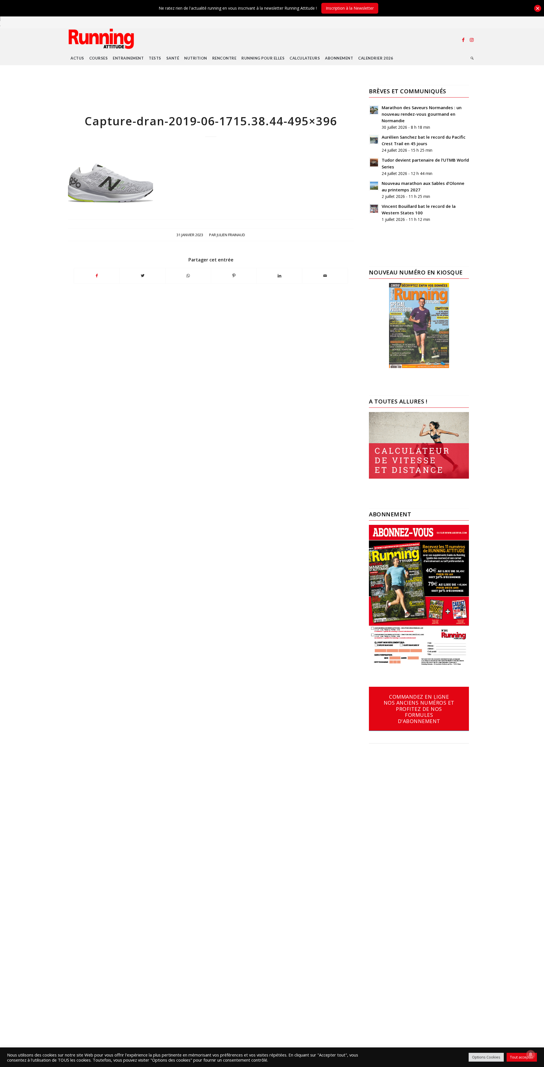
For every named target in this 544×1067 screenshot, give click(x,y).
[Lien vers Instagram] (472, 39)
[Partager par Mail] (325, 275)
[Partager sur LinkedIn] (279, 275)
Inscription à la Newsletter (350, 8)
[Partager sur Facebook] (97, 275)
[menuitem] (77, 58)
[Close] (537, 8)
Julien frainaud (231, 234)
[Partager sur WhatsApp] (188, 275)
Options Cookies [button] (486, 1057)
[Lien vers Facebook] (463, 39)
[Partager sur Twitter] (142, 275)
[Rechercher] (472, 58)
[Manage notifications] (530, 1054)
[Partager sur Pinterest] (233, 275)
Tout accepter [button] (522, 1057)
